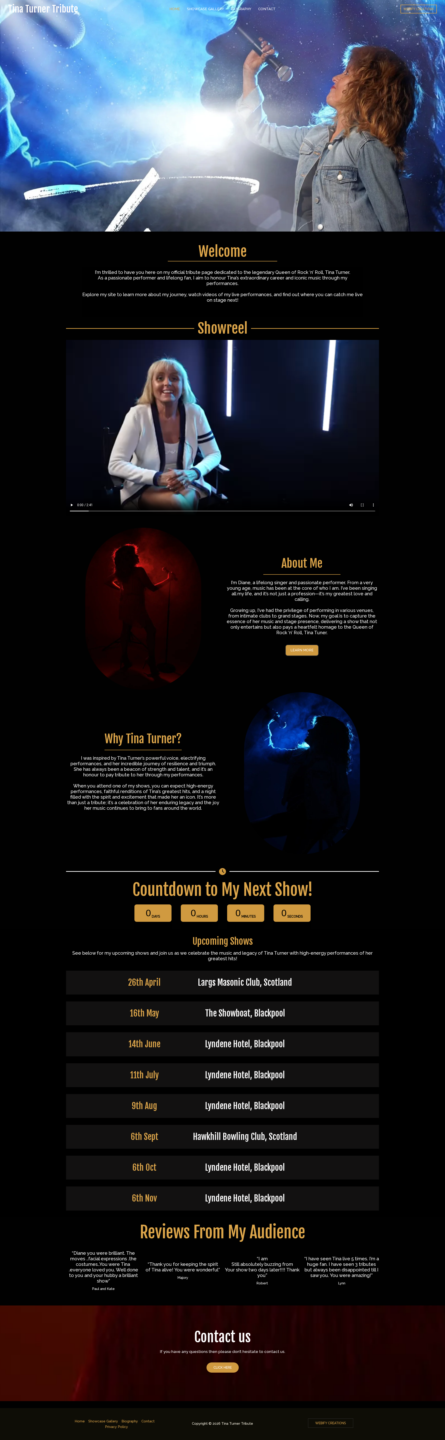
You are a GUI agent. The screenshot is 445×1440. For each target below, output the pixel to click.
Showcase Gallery (205, 9)
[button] (302, 650)
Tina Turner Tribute (43, 9)
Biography (241, 9)
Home (174, 9)
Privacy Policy (116, 1427)
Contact (267, 9)
